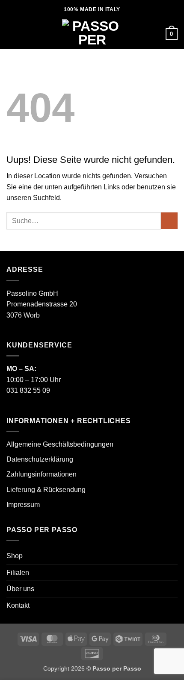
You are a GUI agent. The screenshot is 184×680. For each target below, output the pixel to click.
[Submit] (169, 220)
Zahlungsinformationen (41, 474)
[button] (11, 34)
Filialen (17, 572)
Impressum (23, 504)
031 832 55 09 (28, 390)
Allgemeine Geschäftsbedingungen (59, 444)
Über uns (20, 588)
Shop (14, 555)
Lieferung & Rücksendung (46, 489)
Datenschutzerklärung (39, 459)
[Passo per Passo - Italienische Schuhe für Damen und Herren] (92, 34)
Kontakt (18, 605)
